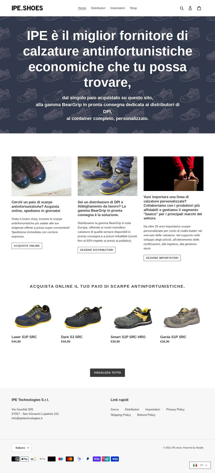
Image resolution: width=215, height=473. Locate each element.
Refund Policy (146, 414)
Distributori (132, 409)
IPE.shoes (177, 447)
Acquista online (27, 245)
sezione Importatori (162, 257)
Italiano (20, 447)
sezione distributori (96, 250)
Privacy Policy (175, 409)
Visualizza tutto (107, 372)
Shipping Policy (121, 414)
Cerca (115, 409)
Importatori (153, 409)
